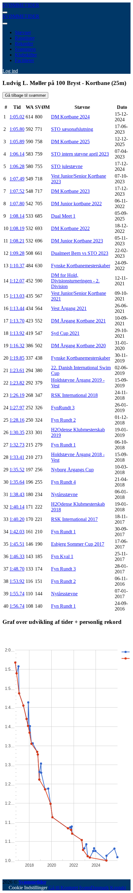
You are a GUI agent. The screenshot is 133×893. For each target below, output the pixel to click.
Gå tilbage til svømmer (25, 95)
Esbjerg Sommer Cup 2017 (77, 544)
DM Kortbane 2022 (70, 228)
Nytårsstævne (64, 494)
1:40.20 (17, 519)
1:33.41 (17, 457)
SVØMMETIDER (20, 5)
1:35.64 (17, 482)
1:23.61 (17, 370)
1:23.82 (17, 382)
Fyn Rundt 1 (63, 444)
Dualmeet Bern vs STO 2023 (79, 253)
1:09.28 (17, 253)
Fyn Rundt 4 (63, 482)
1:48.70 (17, 568)
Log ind (10, 70)
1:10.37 (17, 265)
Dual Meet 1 (63, 216)
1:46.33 (17, 556)
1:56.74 (17, 606)
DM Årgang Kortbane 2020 (78, 345)
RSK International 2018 (74, 395)
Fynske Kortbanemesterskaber (80, 265)
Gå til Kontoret (63, 887)
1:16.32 (17, 345)
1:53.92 (17, 581)
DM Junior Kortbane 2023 (77, 240)
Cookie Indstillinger (28, 887)
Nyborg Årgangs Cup (72, 469)
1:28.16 (17, 420)
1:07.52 (17, 191)
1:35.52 (17, 469)
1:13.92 (17, 333)
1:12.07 (17, 280)
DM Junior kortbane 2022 (76, 203)
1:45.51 (17, 544)
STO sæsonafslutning (72, 129)
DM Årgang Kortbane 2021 (78, 320)
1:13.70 (17, 320)
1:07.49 (17, 178)
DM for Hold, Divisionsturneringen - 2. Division (75, 281)
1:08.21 (17, 240)
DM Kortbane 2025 (70, 141)
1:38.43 (17, 494)
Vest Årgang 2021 (69, 308)
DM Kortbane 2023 (70, 191)
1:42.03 (17, 531)
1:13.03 (17, 296)
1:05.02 (17, 116)
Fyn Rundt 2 (63, 420)
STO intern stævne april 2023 (80, 154)
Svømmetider (32, 882)
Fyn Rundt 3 (63, 568)
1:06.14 (17, 154)
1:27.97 (17, 407)
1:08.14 (17, 216)
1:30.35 (17, 432)
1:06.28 (17, 166)
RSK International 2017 (74, 519)
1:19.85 (17, 358)
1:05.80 (17, 129)
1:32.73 (17, 444)
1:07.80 (17, 203)
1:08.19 (17, 228)
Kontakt (118, 887)
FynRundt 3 (63, 407)
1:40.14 (17, 506)
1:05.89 (17, 141)
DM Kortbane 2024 (70, 116)
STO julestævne (67, 166)
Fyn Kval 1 (62, 556)
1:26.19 (17, 395)
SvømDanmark (94, 887)
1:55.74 (17, 593)
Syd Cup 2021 (65, 333)
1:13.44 (17, 308)
